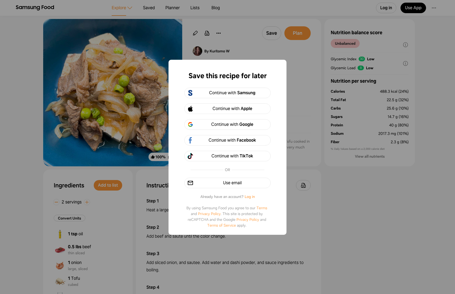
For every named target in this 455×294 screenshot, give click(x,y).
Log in (250, 196)
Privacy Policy (209, 213)
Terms (261, 208)
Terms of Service (221, 225)
